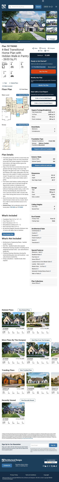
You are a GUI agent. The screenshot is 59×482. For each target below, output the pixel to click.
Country (34, 233)
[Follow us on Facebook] (50, 466)
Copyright (46, 475)
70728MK (20, 207)
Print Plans (24, 89)
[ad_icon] (4, 7)
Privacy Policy (14, 475)
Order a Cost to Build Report (43, 98)
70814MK (12, 207)
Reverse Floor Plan (23, 95)
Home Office (35, 259)
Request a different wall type (43, 165)
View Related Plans (24, 310)
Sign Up (53, 445)
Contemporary (35, 230)
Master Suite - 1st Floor (38, 266)
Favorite (43, 48)
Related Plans (14, 83)
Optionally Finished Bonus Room (40, 271)
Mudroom (34, 269)
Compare (52, 48)
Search (38, 6)
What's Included (8, 86)
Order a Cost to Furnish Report (43, 103)
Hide (41, 51)
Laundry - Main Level (37, 264)
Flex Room (35, 257)
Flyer (5, 83)
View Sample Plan (8, 234)
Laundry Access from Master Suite (41, 261)
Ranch (33, 240)
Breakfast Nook (36, 254)
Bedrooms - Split (36, 252)
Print (48, 51)
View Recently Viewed (27, 400)
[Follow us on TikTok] (56, 466)
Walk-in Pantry (36, 273)
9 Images (52, 39)
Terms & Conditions (31, 475)
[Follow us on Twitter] (52, 466)
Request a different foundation (43, 149)
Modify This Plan (43, 85)
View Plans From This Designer (41, 340)
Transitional (35, 242)
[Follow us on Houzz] (45, 466)
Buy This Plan (43, 71)
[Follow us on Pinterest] (43, 466)
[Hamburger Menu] (56, 7)
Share (35, 48)
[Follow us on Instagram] (48, 466)
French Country (36, 238)
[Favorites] (49, 7)
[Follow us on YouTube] (54, 466)
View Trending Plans (26, 370)
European (34, 235)
